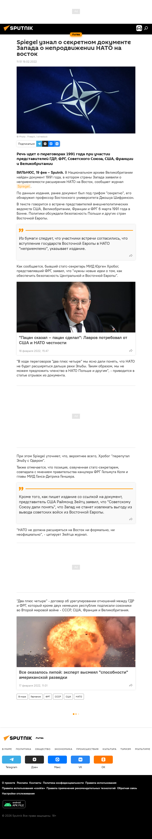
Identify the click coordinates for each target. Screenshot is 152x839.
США (68, 696)
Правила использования (100, 783)
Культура (109, 749)
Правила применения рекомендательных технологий (81, 788)
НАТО (79, 696)
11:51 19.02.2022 (27, 61)
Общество (42, 749)
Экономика (63, 749)
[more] (131, 255)
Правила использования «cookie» (23, 788)
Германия (36, 696)
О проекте (8, 783)
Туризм (125, 749)
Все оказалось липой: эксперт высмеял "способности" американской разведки (73, 674)
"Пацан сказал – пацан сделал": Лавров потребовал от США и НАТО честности (73, 340)
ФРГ (48, 696)
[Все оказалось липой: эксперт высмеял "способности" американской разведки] (76, 641)
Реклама (22, 783)
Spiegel (24, 186)
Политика (23, 749)
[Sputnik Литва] (19, 31)
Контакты (35, 783)
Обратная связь (127, 788)
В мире (22, 696)
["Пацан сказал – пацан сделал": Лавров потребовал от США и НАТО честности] (76, 307)
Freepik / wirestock (37, 136)
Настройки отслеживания (18, 793)
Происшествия (87, 749)
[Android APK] (14, 804)
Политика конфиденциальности (63, 783)
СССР (58, 696)
